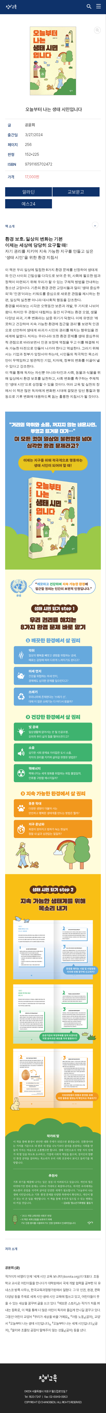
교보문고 (76, 192)
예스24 (29, 204)
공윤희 (30, 125)
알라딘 (28, 192)
